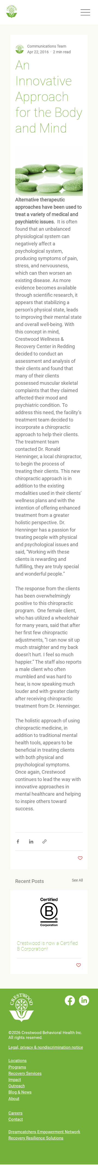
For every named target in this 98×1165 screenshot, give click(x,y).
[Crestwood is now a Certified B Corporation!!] (49, 912)
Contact (15, 1119)
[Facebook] (70, 1000)
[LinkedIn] (84, 1000)
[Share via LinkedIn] (31, 841)
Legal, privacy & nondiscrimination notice (45, 1047)
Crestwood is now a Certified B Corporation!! (47, 946)
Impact (14, 1079)
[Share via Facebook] (17, 841)
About (13, 1098)
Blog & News (20, 1092)
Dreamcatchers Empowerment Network (44, 1131)
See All (77, 880)
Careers (15, 1113)
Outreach (16, 1085)
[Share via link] (44, 841)
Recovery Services (25, 1073)
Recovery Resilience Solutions (35, 1138)
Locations (17, 1060)
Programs (17, 1067)
